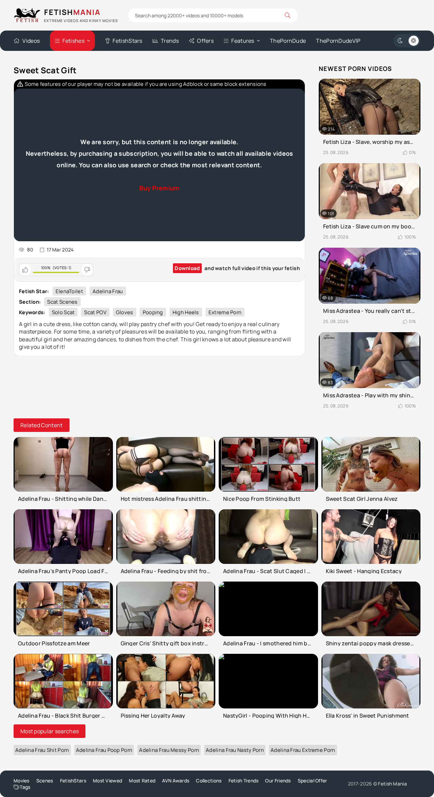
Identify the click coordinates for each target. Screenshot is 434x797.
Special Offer (312, 780)
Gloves (124, 312)
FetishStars (127, 40)
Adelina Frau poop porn (104, 750)
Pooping (153, 312)
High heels (186, 312)
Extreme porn (225, 312)
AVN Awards (175, 780)
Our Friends (278, 780)
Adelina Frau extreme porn (303, 750)
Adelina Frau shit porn (42, 750)
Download (187, 268)
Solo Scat (63, 312)
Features (242, 40)
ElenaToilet (69, 291)
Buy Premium (159, 188)
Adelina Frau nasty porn (235, 750)
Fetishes (73, 40)
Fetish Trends (244, 780)
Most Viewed (107, 780)
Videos (31, 40)
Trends (170, 40)
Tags (25, 787)
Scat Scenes (62, 301)
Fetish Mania (392, 783)
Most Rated (142, 780)
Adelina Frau (108, 291)
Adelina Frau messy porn (169, 750)
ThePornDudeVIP (338, 40)
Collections (208, 780)
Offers (205, 40)
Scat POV (95, 312)
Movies (21, 780)
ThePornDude (288, 40)
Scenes (44, 780)
